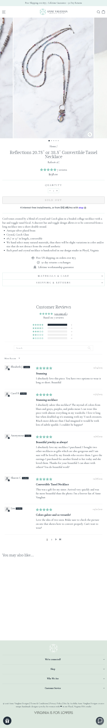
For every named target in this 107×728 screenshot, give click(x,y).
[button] (48, 170)
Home (53, 146)
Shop (53, 669)
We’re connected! (53, 659)
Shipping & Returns (53, 282)
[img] (44, 368)
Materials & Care (53, 276)
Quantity (53, 185)
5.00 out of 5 (61, 313)
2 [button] (51, 539)
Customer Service (53, 688)
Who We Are (53, 678)
